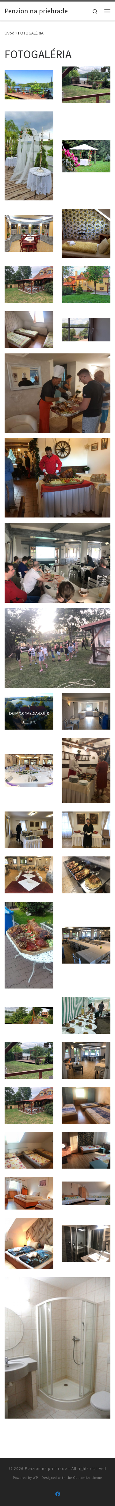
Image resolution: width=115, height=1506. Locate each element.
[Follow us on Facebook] (57, 1494)
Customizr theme (87, 1478)
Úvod (9, 33)
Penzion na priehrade (46, 1468)
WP (35, 1478)
